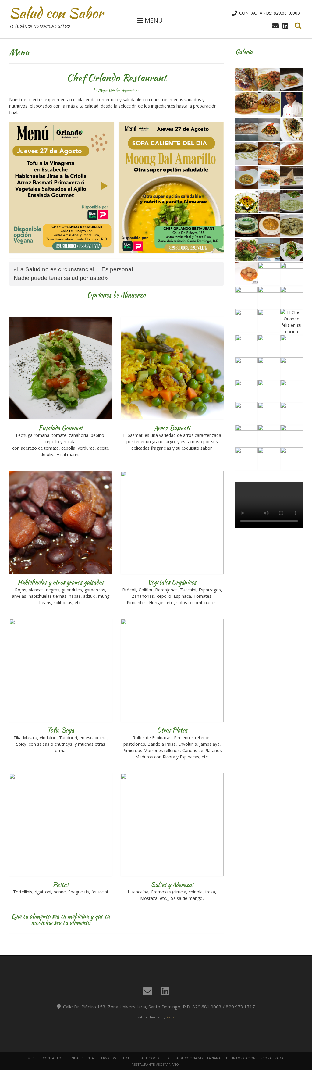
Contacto (52, 1058)
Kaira (170, 1017)
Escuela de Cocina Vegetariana (193, 1058)
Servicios (107, 1058)
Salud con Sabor (56, 13)
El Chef (127, 1058)
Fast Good (149, 1058)
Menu (32, 1058)
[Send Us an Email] (275, 26)
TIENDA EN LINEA (80, 1058)
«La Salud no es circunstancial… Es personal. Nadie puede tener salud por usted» (74, 273)
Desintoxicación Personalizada (254, 1058)
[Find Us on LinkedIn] (285, 26)
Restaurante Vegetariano (155, 1064)
